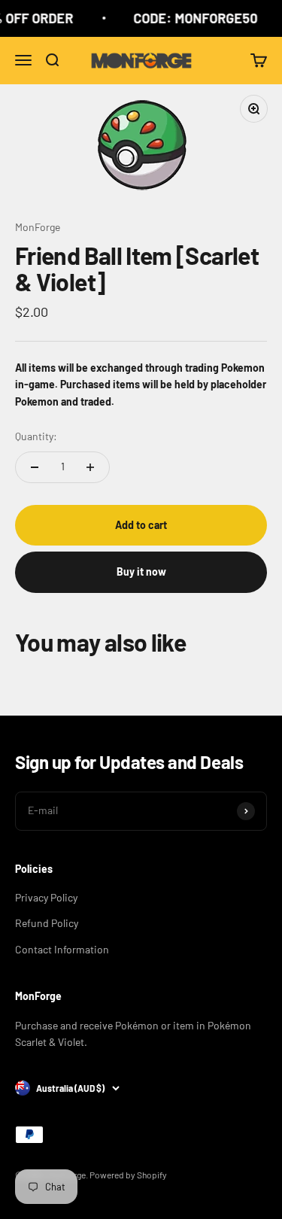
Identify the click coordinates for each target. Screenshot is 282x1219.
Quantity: (36, 436)
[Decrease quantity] (34, 467)
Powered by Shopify (128, 1174)
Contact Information (62, 949)
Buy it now (141, 571)
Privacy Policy (46, 897)
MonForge (37, 226)
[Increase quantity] (90, 467)
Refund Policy (46, 923)
